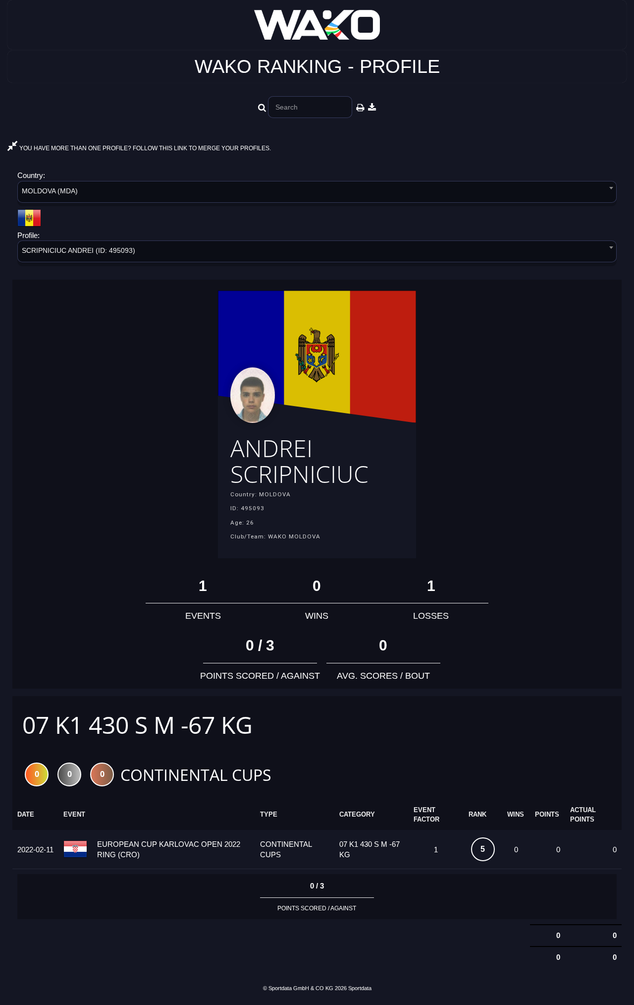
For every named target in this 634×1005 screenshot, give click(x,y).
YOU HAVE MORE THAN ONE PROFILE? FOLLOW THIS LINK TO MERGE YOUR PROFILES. (144, 148)
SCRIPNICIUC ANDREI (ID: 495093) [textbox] (78, 250)
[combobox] (317, 193)
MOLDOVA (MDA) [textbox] (50, 191)
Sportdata (359, 988)
